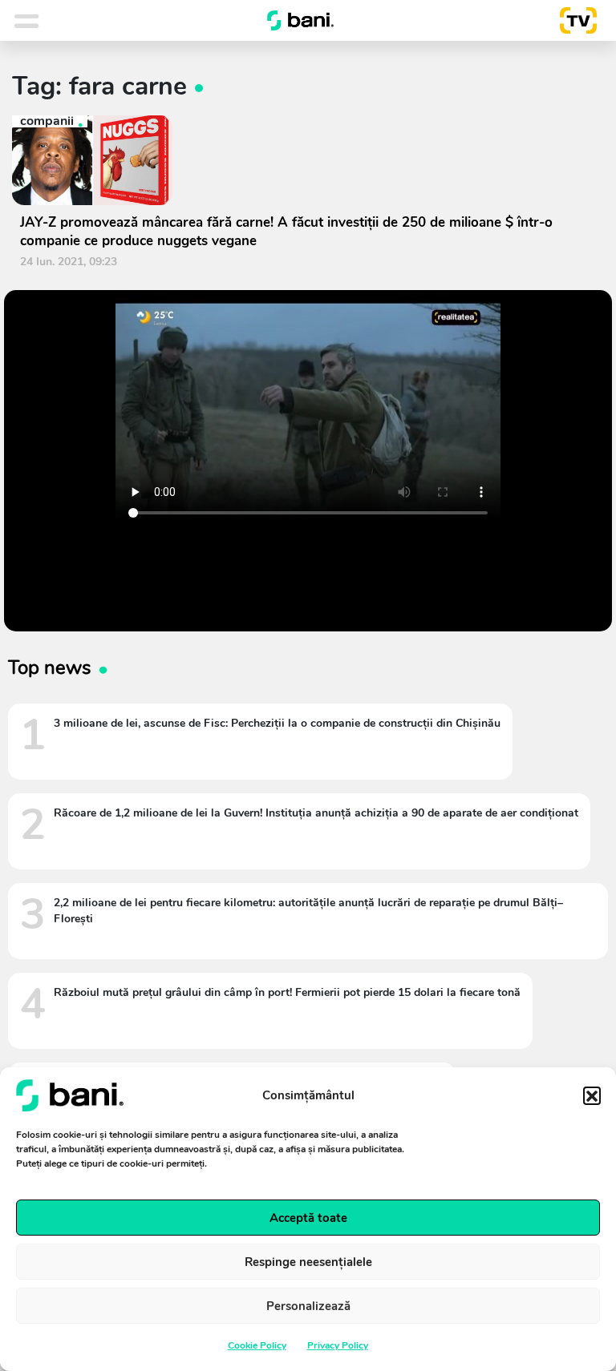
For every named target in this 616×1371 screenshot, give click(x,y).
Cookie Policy (257, 1345)
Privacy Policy (337, 1345)
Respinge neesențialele (308, 1262)
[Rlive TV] (572, 20)
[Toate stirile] (47, 20)
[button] (592, 1095)
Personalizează (308, 1306)
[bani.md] (300, 20)
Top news (49, 667)
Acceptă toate (308, 1218)
